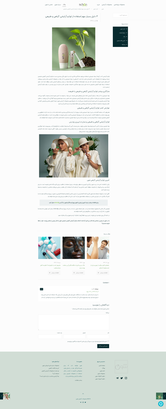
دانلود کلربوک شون (100, 379)
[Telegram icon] (81, 402)
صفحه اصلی (102, 365)
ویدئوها (123, 44)
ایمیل (84, 333)
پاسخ (41, 289)
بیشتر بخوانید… (78, 380)
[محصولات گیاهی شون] (83, 5)
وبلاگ (103, 368)
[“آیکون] (126, 378)
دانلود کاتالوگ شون (100, 376)
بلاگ (124, 37)
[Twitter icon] (85, 402)
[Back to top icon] (83, 394)
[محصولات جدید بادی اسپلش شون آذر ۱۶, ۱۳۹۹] (5, 396)
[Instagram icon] (83, 402)
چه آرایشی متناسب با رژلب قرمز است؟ (49, 376)
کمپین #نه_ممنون (121, 41)
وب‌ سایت (59, 333)
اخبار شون (122, 29)
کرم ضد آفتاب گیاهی (54, 368)
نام (108, 333)
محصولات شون (101, 374)
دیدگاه (107, 313)
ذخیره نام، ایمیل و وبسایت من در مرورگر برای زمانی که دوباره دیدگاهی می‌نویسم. (87, 341)
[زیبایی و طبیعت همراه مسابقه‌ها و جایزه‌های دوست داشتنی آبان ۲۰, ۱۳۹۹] (161, 396)
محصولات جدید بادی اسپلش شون (50, 365)
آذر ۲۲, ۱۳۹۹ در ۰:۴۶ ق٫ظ (92, 292)
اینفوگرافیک (122, 33)
